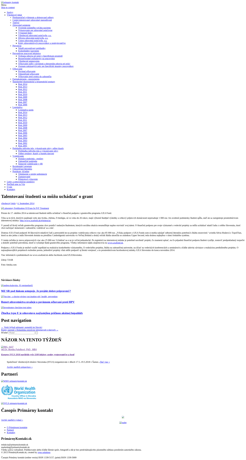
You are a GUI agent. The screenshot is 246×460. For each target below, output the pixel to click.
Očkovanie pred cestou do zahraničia (34, 76)
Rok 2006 (22, 105)
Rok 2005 (22, 135)
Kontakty (11, 189)
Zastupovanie (24, 176)
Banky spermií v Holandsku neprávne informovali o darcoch (29, 330)
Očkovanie (17, 69)
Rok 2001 (22, 146)
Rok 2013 (22, 87)
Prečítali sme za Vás (16, 184)
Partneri (10, 430)
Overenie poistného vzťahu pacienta (34, 28)
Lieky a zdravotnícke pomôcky (21, 182)
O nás (9, 187)
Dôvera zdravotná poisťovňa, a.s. (33, 38)
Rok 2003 (22, 140)
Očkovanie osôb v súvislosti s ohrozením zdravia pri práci (44, 63)
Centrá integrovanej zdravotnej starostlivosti (32, 20)
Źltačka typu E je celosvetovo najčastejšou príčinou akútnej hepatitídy (42, 313)
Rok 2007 (22, 102)
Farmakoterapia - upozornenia (26, 79)
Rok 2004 (22, 138)
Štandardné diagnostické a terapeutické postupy (34, 81)
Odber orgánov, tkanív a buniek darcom (36, 153)
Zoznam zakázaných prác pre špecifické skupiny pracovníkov (46, 66)
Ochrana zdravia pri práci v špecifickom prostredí (40, 56)
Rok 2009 (22, 97)
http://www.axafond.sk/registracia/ (35, 220)
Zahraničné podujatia (27, 161)
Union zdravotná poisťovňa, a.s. (32, 40)
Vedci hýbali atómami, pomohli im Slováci (21, 327)
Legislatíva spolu (25, 110)
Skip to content (8, 7)
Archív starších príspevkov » (20, 367)
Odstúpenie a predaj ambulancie (32, 174)
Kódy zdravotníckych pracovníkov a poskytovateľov (42, 43)
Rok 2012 (22, 89)
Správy (10, 12)
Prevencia (17, 45)
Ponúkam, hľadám (21, 171)
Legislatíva (17, 107)
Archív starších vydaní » (12, 420)
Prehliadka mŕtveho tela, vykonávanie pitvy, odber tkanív (38, 148)
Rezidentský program (22, 166)
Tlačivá (16, 22)
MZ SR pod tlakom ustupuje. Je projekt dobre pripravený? (36, 290)
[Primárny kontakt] (10, 2)
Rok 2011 (22, 92)
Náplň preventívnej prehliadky (32, 48)
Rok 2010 (22, 94)
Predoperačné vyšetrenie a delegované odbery (33, 17)
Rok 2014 (22, 84)
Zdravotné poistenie (21, 25)
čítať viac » (105, 362)
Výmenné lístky (25, 33)
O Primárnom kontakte (17, 427)
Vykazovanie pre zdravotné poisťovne (35, 30)
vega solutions (44, 452)
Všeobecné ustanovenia (28, 61)
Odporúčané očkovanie (28, 74)
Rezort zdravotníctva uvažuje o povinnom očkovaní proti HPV (38, 301)
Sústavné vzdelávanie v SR (30, 164)
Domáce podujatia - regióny (30, 158)
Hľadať (4, 332)
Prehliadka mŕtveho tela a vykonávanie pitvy (38, 151)
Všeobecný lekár (14, 15)
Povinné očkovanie (26, 71)
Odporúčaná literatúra (22, 169)
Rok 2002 (22, 143)
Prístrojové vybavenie (28, 179)
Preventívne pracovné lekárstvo (27, 53)
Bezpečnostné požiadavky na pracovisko (36, 58)
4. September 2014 (25, 203)
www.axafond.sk (115, 243)
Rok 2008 (22, 99)
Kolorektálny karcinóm (28, 51)
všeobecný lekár (8, 203)
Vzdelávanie (18, 156)
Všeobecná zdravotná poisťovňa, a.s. (34, 35)
